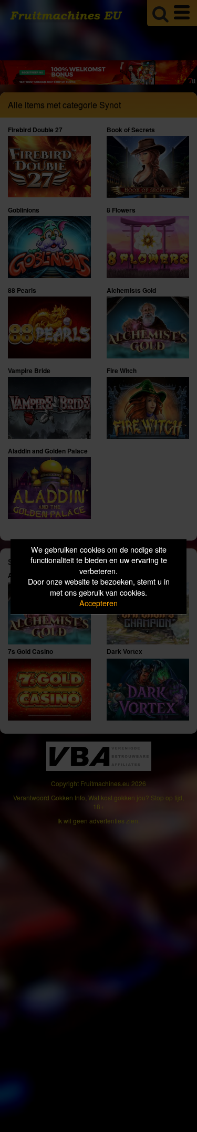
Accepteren (98, 603)
